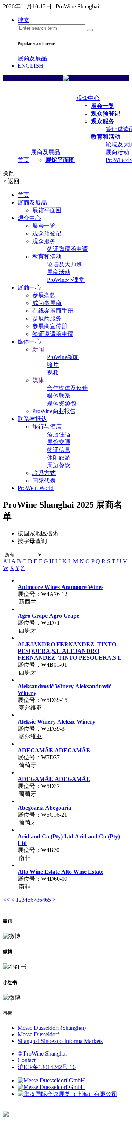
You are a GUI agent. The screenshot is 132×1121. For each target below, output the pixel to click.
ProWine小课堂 (66, 280)
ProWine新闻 (63, 357)
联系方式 (44, 473)
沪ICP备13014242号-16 (47, 1067)
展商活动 (117, 152)
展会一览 (102, 106)
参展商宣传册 (49, 326)
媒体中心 (29, 341)
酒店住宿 (58, 434)
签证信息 (58, 450)
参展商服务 (47, 318)
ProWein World (36, 488)
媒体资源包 (61, 403)
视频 (53, 372)
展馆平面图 (60, 160)
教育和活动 (105, 137)
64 (42, 900)
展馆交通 (58, 442)
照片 (53, 365)
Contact (27, 1060)
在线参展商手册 (52, 311)
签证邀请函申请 (67, 249)
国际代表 (44, 481)
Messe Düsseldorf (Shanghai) (52, 1028)
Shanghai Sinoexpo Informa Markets (60, 1041)
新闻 (38, 349)
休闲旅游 (58, 457)
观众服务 (102, 121)
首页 (23, 160)
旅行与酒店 (47, 426)
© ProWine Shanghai (42, 1053)
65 (48, 900)
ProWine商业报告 (54, 411)
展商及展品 (32, 58)
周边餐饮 (58, 465)
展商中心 (29, 287)
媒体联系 (58, 396)
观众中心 (88, 98)
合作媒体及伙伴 (67, 388)
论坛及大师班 (64, 264)
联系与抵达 (32, 419)
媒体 (38, 380)
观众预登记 (105, 113)
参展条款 (44, 295)
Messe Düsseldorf (38, 1034)
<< (6, 900)
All (6, 561)
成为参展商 (47, 303)
